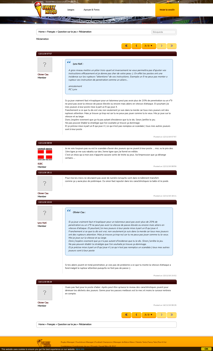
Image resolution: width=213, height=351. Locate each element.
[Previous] (136, 46)
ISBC (40, 163)
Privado (94, 346)
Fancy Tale (152, 342)
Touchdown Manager (85, 342)
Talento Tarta (141, 342)
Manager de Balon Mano (124, 342)
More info (80, 349)
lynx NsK (42, 222)
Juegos (70, 9)
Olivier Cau (43, 74)
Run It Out (162, 342)
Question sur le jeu (67, 31)
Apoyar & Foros (92, 9)
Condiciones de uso (81, 346)
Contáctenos (66, 346)
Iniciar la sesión (167, 9)
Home (41, 31)
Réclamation (85, 31)
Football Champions (103, 342)
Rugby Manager (67, 342)
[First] (126, 46)
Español (173, 1)
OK (206, 349)
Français (51, 31)
